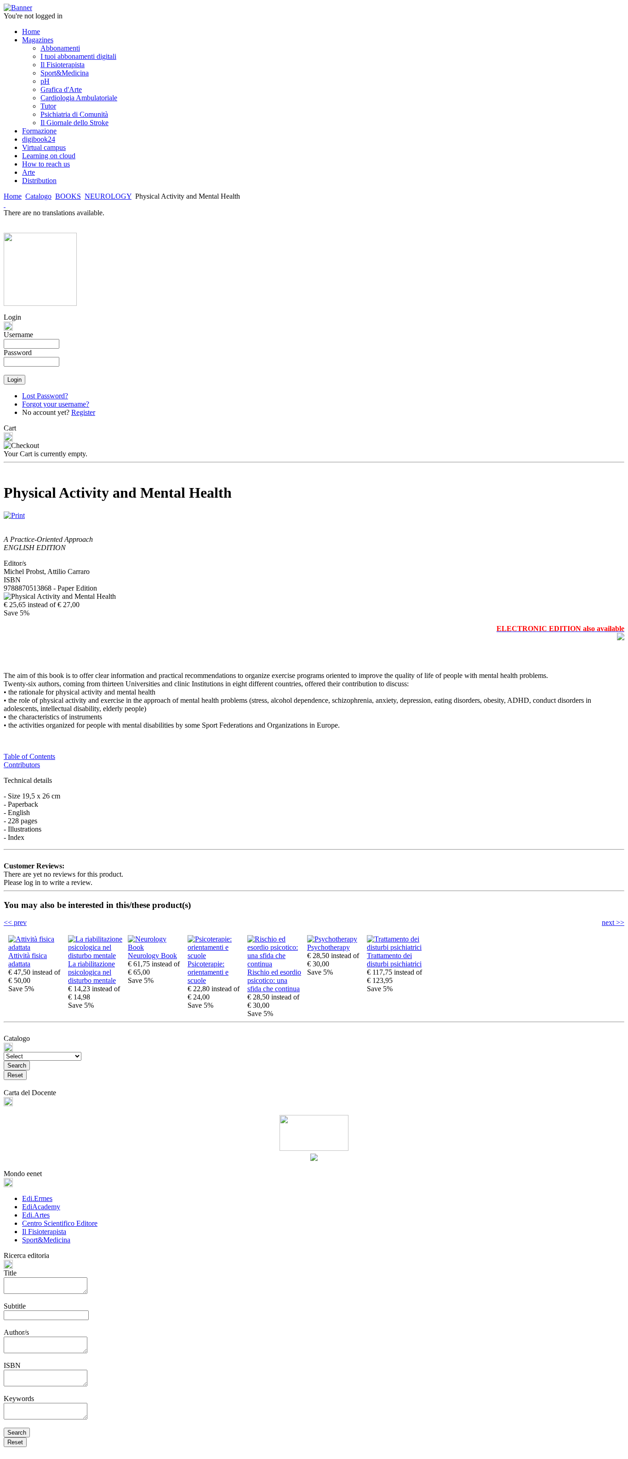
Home (13, 196)
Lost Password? (45, 396)
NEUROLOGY (108, 196)
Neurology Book (152, 955)
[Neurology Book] (155, 947)
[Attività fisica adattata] (35, 947)
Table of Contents (29, 756)
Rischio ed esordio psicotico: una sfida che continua (274, 980)
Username (18, 335)
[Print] (14, 513)
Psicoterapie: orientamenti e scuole (208, 972)
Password (18, 352)
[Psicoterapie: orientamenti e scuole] (215, 955)
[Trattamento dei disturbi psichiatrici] (394, 947)
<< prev (15, 922)
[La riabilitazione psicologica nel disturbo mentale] (95, 955)
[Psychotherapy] (332, 939)
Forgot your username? (55, 404)
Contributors (22, 765)
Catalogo (38, 196)
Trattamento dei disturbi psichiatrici (394, 960)
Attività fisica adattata (27, 960)
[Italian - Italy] (5, 204)
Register (83, 412)
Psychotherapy (328, 947)
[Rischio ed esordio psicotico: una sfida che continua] (275, 964)
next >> (613, 922)
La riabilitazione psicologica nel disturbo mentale (92, 972)
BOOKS (68, 196)
